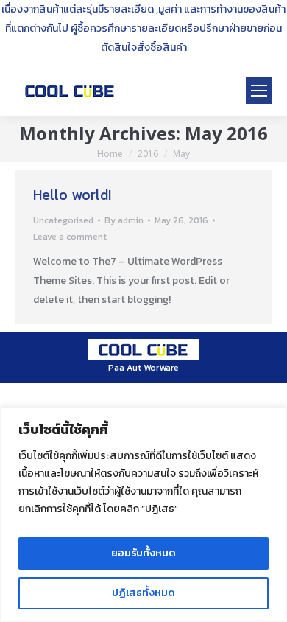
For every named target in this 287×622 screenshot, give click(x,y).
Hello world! (72, 195)
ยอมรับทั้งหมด (143, 553)
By (124, 220)
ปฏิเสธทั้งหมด (143, 593)
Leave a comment (70, 236)
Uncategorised (63, 220)
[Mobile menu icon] (259, 90)
